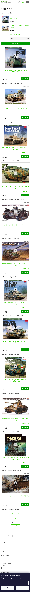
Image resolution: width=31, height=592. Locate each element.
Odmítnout (8, 588)
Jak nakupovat (4, 541)
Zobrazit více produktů (14, 34)
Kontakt (3, 539)
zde (20, 579)
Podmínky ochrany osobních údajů (9, 545)
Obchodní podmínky (5, 543)
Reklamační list (4, 553)
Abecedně (26, 39)
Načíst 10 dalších (15, 514)
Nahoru (16, 526)
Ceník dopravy (4, 547)
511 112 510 (6, 565)
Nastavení (15, 583)
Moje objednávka (5, 555)
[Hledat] (19, 2)
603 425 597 (6, 568)
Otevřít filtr (15, 43)
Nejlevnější (13, 39)
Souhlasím (22, 588)
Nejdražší (20, 39)
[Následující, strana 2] (15, 518)
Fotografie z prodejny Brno (7, 551)
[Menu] (27, 2)
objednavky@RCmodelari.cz (10, 563)
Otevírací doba (4, 549)
